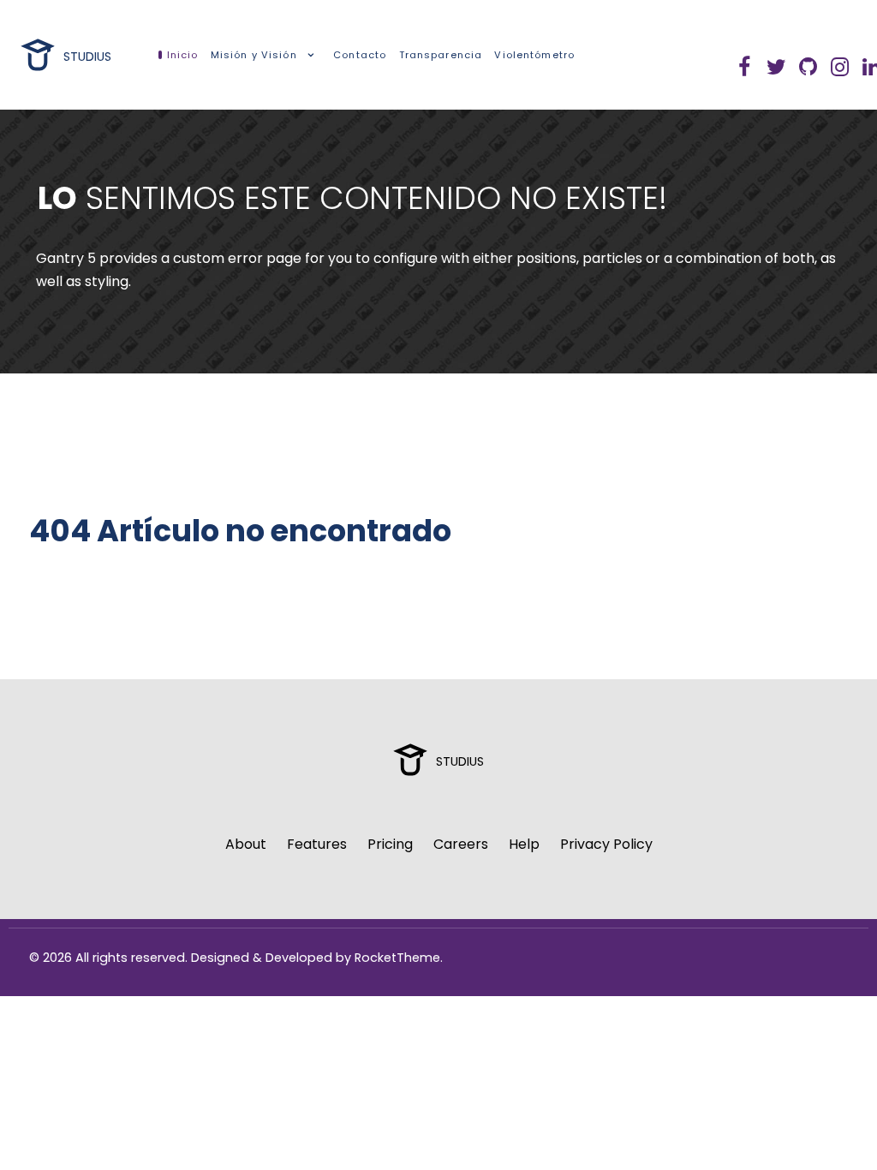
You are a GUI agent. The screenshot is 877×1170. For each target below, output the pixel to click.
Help (524, 844)
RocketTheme (397, 957)
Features (317, 844)
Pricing (390, 844)
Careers (460, 844)
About (245, 844)
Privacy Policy (606, 844)
